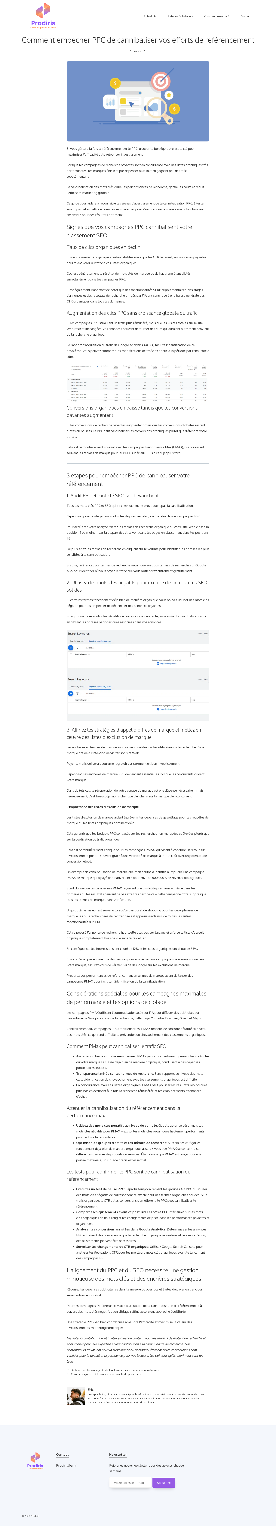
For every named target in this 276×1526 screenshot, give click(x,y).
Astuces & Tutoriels (180, 16)
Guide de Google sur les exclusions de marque (156, 965)
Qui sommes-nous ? (216, 16)
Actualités (150, 16)
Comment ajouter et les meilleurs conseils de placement (106, 1374)
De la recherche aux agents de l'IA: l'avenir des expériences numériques (115, 1370)
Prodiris (35, 1516)
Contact (246, 16)
